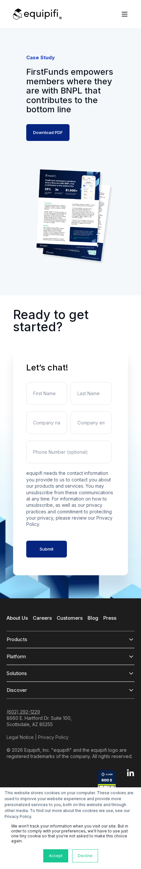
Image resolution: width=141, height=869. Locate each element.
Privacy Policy (53, 737)
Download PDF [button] (48, 132)
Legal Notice (20, 737)
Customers (70, 618)
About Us (17, 618)
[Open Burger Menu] (124, 14)
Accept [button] (56, 855)
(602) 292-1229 (23, 712)
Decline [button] (85, 855)
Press (109, 618)
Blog (93, 618)
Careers (42, 618)
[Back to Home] (37, 14)
